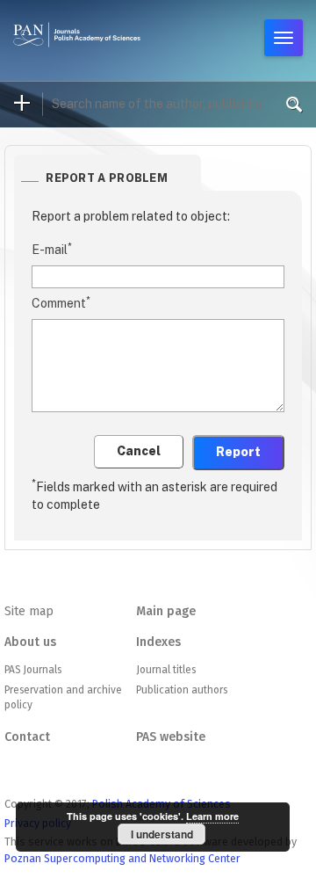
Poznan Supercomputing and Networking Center (122, 858)
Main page (166, 611)
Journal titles (166, 670)
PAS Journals (32, 670)
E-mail (52, 249)
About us (30, 642)
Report (238, 452)
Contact (27, 736)
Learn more (212, 816)
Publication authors (181, 690)
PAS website (170, 736)
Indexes (158, 642)
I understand (162, 834)
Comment (61, 302)
